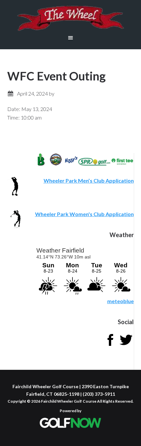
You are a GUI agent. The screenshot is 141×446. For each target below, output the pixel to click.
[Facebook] (110, 346)
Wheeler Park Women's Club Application (84, 214)
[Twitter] (126, 346)
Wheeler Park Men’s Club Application (89, 180)
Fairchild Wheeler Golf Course (70, 18)
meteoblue (120, 301)
